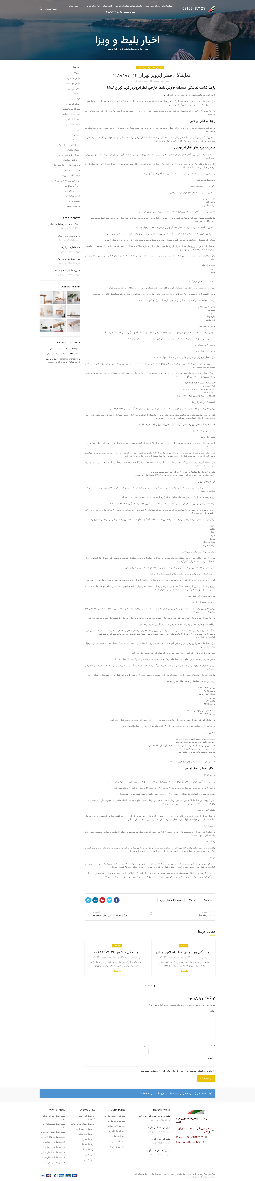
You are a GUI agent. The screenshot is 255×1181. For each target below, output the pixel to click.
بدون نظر (64, 228)
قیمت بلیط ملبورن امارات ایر (54, 1125)
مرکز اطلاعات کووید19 (70, 175)
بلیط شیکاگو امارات (116, 1126)
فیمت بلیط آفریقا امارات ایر (53, 1137)
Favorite (208, 900)
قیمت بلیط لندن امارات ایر (53, 1147)
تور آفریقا (76, 134)
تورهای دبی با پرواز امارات (68, 144)
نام (213, 1045)
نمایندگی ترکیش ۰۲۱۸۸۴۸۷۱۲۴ (116, 952)
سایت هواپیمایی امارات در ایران (66, 165)
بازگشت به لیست (150, 913)
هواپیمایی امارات (73, 195)
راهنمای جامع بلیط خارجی (69, 155)
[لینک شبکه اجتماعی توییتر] (109, 900)
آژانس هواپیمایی (73, 83)
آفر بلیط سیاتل (88, 1149)
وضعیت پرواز (74, 201)
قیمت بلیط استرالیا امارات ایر (53, 1117)
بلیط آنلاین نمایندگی (71, 109)
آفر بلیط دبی (89, 1159)
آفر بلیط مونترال (88, 1144)
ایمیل (145, 1045)
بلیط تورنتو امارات (117, 1146)
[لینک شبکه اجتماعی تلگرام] (88, 900)
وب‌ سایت (211, 1058)
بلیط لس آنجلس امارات (115, 1116)
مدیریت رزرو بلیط (72, 170)
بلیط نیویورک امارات (116, 1121)
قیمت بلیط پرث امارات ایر (53, 1142)
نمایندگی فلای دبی (72, 190)
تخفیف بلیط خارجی (71, 124)
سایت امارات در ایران (70, 247)
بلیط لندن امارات (118, 1136)
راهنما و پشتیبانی (144, 67)
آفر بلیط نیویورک (88, 1139)
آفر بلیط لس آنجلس (86, 1134)
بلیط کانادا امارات (117, 1141)
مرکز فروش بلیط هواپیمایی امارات (131, 49)
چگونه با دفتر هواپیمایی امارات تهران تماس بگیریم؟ (63, 360)
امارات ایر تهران (73, 104)
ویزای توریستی (73, 206)
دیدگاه (212, 1011)
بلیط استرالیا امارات (116, 1131)
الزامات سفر (74, 98)
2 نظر (63, 251)
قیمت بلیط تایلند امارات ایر (53, 1157)
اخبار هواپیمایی (112, 49)
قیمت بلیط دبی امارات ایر (54, 1162)
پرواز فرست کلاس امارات (68, 235)
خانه (146, 49)
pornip (75, 348)
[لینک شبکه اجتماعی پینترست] (102, 900)
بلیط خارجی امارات (71, 114)
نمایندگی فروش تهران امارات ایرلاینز (64, 224)
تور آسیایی (75, 129)
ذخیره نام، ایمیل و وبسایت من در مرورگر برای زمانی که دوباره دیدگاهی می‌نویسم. (176, 1070)
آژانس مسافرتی (73, 78)
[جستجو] (41, 9)
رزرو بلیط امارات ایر (71, 160)
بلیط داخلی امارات (72, 119)
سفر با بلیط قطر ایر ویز (170, 900)
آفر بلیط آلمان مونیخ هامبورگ (86, 1117)
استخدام (76, 93)
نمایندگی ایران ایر (72, 185)
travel (192, 900)
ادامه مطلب (183, 971)
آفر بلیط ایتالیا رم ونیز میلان (83, 1124)
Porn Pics (73, 353)
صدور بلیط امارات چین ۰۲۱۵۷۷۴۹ (65, 270)
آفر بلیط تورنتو (88, 1154)
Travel (183, 946)
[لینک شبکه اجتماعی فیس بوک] (117, 900)
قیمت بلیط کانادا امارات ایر (53, 1152)
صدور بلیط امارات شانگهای (68, 258)
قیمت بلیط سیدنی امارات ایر (52, 1131)
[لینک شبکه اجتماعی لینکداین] (95, 900)
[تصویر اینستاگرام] (73, 297)
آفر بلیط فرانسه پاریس (85, 1129)
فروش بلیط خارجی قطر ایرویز (177, 95)
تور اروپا (76, 139)
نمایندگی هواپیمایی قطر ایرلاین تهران (183, 952)
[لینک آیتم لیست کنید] (195, 1137)
